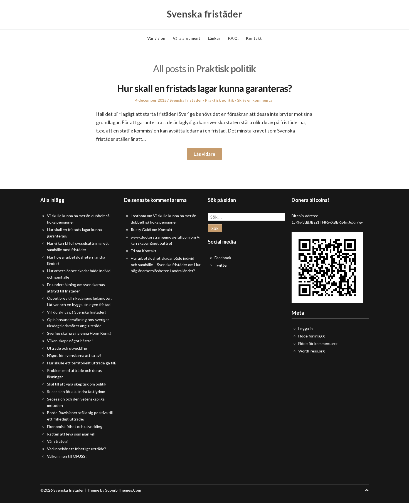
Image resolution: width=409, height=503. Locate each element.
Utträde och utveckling (67, 348)
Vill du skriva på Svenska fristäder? (76, 312)
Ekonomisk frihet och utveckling (74, 426)
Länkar (214, 38)
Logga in (305, 328)
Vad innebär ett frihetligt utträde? (76, 448)
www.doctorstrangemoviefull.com (160, 237)
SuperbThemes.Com (123, 490)
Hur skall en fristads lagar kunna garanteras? (204, 88)
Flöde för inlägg (311, 336)
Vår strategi (57, 441)
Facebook (223, 257)
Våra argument (186, 38)
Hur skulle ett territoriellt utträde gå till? (82, 363)
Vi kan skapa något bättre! (70, 340)
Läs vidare (204, 154)
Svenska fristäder (205, 13)
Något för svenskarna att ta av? (74, 355)
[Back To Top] (367, 490)
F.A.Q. (233, 38)
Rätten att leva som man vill (71, 434)
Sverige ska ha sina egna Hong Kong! (79, 333)
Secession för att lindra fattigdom (76, 391)
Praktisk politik (219, 100)
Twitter (221, 265)
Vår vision (156, 38)
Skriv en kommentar (255, 100)
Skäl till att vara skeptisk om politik (76, 384)
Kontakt (254, 38)
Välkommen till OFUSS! (67, 456)
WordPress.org (311, 351)
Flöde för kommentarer (318, 343)
